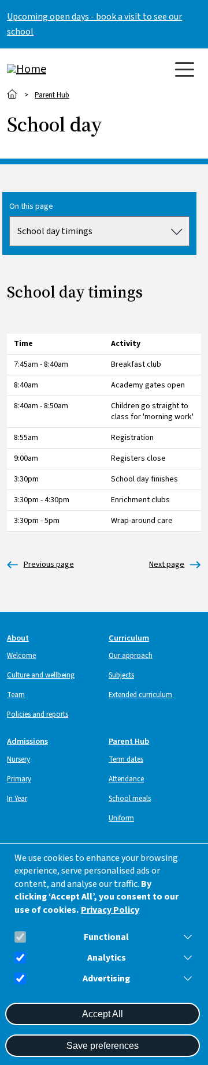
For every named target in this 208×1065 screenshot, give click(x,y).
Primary (19, 779)
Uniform (121, 818)
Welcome (21, 655)
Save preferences (102, 1046)
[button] (185, 937)
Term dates (126, 759)
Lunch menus (40, 564)
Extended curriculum (140, 695)
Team (16, 695)
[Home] (53, 69)
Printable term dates (166, 564)
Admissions (27, 741)
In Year (17, 798)
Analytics (106, 958)
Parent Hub (52, 95)
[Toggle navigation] (184, 69)
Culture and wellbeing (41, 675)
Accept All (102, 1014)
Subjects (121, 675)
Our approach (131, 655)
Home (12, 94)
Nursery (18, 759)
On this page (31, 206)
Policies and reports (37, 714)
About (18, 638)
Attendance (126, 779)
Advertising (106, 978)
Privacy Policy (110, 910)
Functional (106, 937)
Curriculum (129, 638)
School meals (130, 798)
